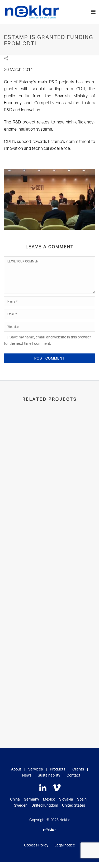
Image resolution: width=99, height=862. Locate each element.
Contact (73, 775)
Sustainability (49, 775)
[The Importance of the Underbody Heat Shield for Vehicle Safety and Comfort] (49, 437)
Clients (78, 769)
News (26, 775)
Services (35, 769)
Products (57, 769)
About (16, 769)
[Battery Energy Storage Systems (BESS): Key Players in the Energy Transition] (49, 674)
